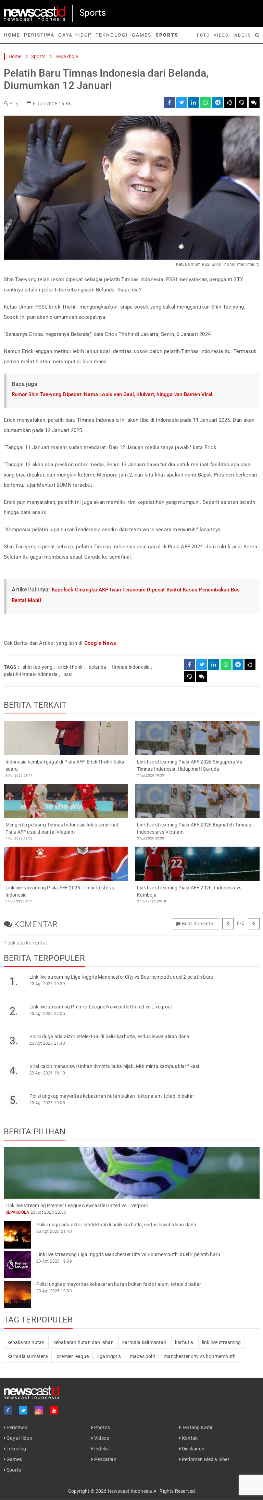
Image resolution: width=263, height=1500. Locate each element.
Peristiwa (39, 35)
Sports (166, 35)
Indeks (242, 35)
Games (141, 35)
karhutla (184, 1342)
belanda (97, 667)
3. (14, 1041)
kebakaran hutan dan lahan (83, 1342)
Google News (100, 643)
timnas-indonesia (131, 667)
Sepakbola (66, 56)
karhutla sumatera (28, 1356)
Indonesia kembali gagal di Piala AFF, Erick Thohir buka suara (65, 765)
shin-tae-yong (38, 667)
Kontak (189, 1438)
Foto (203, 35)
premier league (73, 1356)
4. (14, 1071)
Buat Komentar (197, 923)
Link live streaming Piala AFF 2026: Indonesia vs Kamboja (189, 891)
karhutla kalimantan (144, 1342)
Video (221, 35)
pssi (67, 674)
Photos (101, 1427)
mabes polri (142, 1356)
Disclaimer (192, 1448)
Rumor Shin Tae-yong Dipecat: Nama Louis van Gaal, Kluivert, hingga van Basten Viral (112, 394)
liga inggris (109, 1356)
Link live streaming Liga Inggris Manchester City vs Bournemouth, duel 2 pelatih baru (121, 977)
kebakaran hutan (26, 1342)
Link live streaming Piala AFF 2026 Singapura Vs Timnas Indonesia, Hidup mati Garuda (189, 765)
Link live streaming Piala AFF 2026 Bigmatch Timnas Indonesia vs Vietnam (194, 828)
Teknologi (112, 35)
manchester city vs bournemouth (200, 1356)
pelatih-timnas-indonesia (31, 674)
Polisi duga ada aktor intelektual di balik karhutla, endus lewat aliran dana (109, 1036)
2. (14, 1011)
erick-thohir (70, 667)
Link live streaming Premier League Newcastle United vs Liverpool (100, 1006)
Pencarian (104, 1459)
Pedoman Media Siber (205, 1459)
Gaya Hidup (75, 35)
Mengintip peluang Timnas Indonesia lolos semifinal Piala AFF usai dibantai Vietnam (61, 828)
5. (14, 1100)
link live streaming (221, 1342)
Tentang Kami (196, 1427)
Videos (101, 1438)
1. (14, 981)
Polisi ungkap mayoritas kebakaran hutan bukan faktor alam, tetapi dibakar (112, 1096)
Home (12, 35)
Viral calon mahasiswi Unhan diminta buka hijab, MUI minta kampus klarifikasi (114, 1066)
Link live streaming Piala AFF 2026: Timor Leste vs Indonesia (59, 891)
